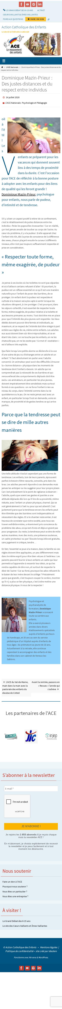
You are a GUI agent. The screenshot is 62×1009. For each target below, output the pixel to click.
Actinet (41, 10)
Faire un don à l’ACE (12, 879)
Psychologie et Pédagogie (34, 101)
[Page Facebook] (21, 4)
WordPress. (43, 955)
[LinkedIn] (39, 4)
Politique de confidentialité (19, 949)
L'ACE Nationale (12, 67)
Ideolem (52, 949)
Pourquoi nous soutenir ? (14, 884)
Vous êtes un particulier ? (14, 889)
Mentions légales (49, 945)
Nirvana (32, 955)
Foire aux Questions (13, 19)
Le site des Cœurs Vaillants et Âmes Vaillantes (24, 923)
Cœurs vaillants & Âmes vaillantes (20, 14)
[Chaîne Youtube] (27, 4)
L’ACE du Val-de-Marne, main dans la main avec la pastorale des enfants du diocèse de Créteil (15, 686)
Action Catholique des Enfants (24, 27)
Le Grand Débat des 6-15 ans (16, 919)
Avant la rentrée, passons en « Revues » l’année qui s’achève (46, 684)
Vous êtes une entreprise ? (15, 894)
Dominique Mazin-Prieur (18, 192)
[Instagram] (33, 4)
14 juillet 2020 (13, 97)
